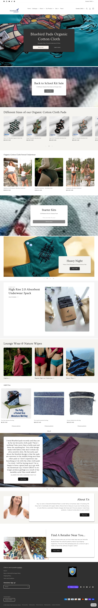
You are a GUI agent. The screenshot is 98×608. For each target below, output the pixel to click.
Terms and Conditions (9, 578)
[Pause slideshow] (54, 278)
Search (5, 570)
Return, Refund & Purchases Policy (12, 573)
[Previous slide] (44, 278)
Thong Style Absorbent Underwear (73, 188)
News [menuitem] (61, 8)
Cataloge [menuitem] (34, 8)
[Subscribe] (27, 587)
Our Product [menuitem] (49, 8)
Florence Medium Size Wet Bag (74, 420)
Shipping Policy (7, 576)
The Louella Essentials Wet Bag (41, 420)
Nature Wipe (70, 378)
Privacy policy (25, 604)
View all (49, 431)
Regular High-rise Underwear (44, 378)
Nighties (6, 378)
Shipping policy (47, 604)
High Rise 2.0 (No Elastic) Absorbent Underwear (14, 188)
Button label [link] (49, 221)
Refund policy (32, 604)
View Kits (49, 91)
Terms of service (39, 604)
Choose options (16, 426)
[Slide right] (52, 146)
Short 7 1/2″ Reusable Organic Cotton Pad (13, 138)
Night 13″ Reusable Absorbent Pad (79, 138)
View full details (13, 297)
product (19, 567)
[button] (86, 8)
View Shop (23, 479)
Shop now (40, 47)
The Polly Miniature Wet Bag (7, 420)
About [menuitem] (41, 8)
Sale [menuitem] (56, 8)
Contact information (56, 604)
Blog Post (84, 515)
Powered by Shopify (17, 604)
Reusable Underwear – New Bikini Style (43, 188)
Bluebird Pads (9, 604)
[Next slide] (50, 278)
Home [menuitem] (29, 8)
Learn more (57, 47)
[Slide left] (45, 146)
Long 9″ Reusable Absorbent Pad (33, 138)
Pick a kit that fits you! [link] (49, 217)
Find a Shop (56, 550)
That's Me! (75, 268)
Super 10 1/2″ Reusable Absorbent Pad (57, 138)
